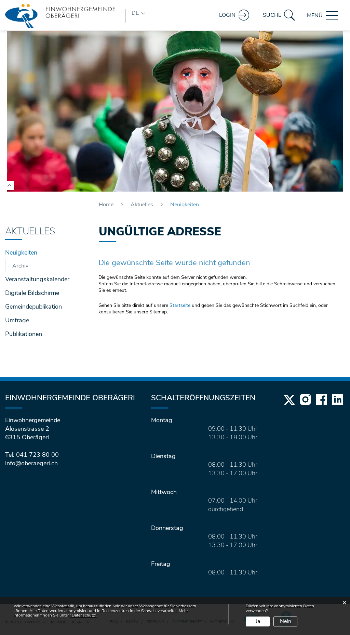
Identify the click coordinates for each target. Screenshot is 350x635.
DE (135, 13)
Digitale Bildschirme (32, 293)
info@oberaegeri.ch (31, 463)
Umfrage (17, 320)
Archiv (20, 266)
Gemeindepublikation (33, 306)
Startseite (180, 305)
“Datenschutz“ (83, 615)
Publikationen (23, 334)
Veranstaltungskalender (37, 279)
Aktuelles (30, 231)
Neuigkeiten (39, 252)
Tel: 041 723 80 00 (32, 455)
